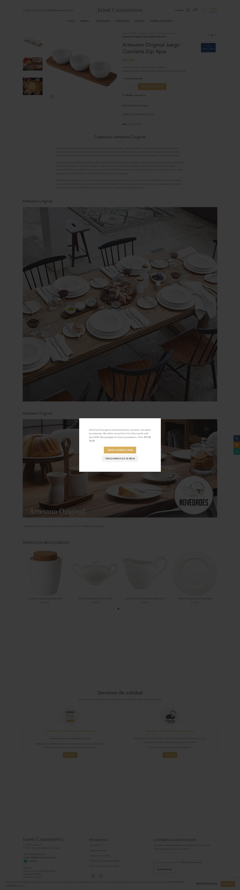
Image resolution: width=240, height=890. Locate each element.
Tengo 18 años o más (120, 450)
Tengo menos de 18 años (120, 458)
